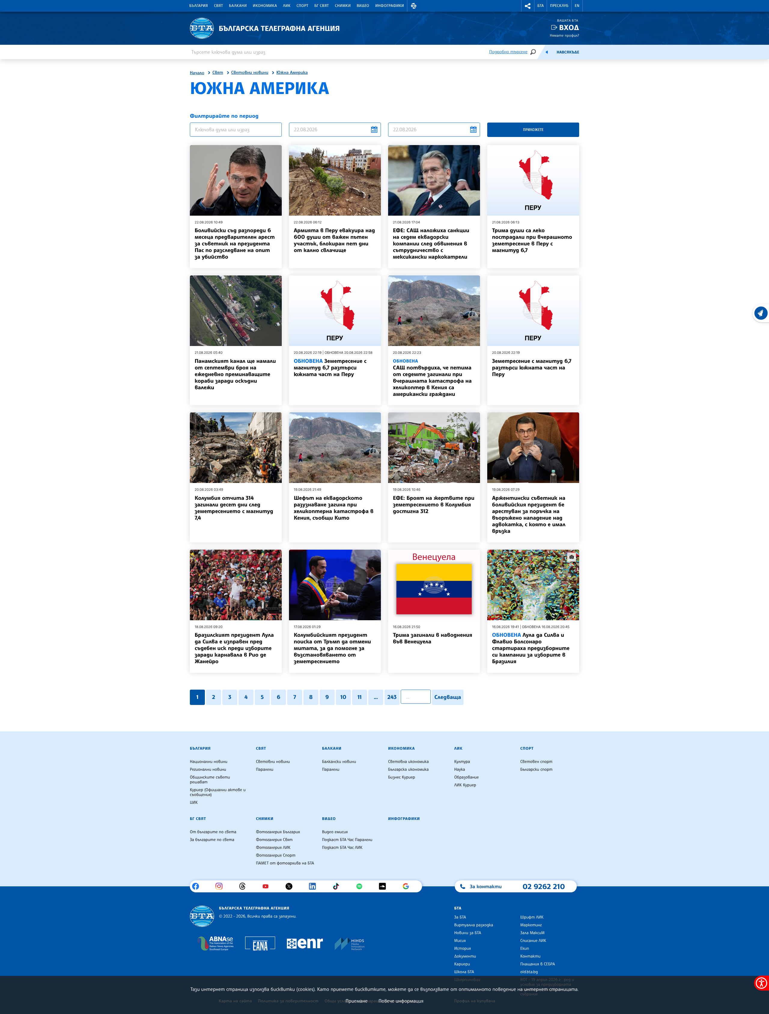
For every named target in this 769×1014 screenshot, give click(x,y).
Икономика (265, 5)
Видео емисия (335, 832)
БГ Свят (322, 5)
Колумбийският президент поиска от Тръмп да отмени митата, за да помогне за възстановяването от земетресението (332, 648)
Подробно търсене (508, 51)
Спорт (302, 5)
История (462, 948)
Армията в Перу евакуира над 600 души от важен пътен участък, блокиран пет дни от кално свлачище (334, 240)
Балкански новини (339, 761)
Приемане (356, 1001)
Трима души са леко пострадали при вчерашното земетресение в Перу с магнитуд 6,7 (532, 240)
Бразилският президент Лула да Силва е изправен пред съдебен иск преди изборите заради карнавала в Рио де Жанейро (234, 648)
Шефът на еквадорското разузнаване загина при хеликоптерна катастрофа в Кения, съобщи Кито (333, 508)
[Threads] (245, 886)
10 (343, 697)
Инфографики (389, 5)
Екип (524, 948)
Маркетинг (531, 925)
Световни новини (250, 72)
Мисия (460, 940)
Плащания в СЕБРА (537, 964)
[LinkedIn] (315, 886)
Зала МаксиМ (532, 933)
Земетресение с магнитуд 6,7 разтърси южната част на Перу (330, 368)
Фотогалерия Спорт (275, 855)
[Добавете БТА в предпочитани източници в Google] (408, 886)
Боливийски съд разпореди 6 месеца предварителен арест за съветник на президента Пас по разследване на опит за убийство (235, 243)
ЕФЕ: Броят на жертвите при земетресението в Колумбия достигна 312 (433, 505)
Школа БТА (464, 972)
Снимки (343, 5)
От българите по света (213, 832)
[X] (291, 886)
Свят (218, 5)
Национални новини (208, 761)
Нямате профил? (564, 35)
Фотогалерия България (278, 832)
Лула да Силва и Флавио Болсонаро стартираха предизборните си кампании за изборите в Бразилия (531, 648)
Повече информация (401, 1001)
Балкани (238, 5)
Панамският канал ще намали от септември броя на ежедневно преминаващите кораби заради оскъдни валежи (235, 374)
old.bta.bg (529, 972)
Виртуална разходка (473, 925)
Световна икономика (408, 761)
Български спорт (536, 769)
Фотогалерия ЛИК (273, 847)
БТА (540, 5)
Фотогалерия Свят (274, 839)
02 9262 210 (543, 886)
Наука (459, 769)
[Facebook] (198, 886)
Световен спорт (536, 761)
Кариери (462, 964)
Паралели (264, 769)
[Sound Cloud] (385, 886)
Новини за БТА (467, 933)
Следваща (447, 697)
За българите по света (212, 839)
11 (359, 697)
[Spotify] (361, 886)
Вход (569, 27)
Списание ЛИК (533, 940)
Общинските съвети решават (210, 780)
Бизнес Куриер (401, 777)
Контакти (530, 956)
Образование (466, 777)
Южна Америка (292, 72)
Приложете (533, 129)
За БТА (460, 917)
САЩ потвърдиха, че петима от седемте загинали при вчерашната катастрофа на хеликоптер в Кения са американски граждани (432, 377)
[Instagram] (221, 886)
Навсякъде (568, 52)
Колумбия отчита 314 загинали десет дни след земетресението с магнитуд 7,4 (234, 508)
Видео (363, 5)
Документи (465, 956)
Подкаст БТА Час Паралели (347, 839)
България (198, 5)
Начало (197, 73)
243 (392, 697)
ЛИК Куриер (465, 785)
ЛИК (286, 5)
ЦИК (194, 802)
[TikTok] (338, 886)
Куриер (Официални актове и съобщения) (218, 792)
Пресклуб (559, 5)
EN (577, 5)
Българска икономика (408, 769)
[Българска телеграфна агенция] (202, 916)
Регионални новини (208, 769)
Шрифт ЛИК (531, 917)
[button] (413, 6)
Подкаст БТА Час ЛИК (342, 847)
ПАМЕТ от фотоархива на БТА (285, 863)
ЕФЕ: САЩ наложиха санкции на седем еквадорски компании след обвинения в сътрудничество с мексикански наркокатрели (431, 243)
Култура (462, 761)
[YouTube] (268, 886)
